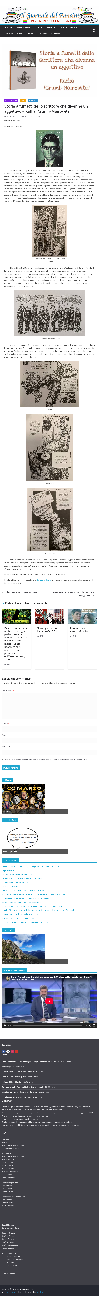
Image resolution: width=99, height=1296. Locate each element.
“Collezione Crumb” (43, 580)
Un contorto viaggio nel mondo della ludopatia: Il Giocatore (25, 922)
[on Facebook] (4, 1051)
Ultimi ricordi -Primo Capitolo (14, 1077)
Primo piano (33, 100)
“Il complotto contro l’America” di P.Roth (48, 629)
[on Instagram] (12, 1051)
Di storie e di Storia (13, 33)
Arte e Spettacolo (46, 28)
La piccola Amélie (9, 870)
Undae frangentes (10, 961)
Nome (5, 723)
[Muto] (90, 1025)
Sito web (6, 746)
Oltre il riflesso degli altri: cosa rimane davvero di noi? (22, 878)
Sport (31, 33)
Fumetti (23, 100)
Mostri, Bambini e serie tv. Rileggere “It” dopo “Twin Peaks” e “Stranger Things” (33, 906)
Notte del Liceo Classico (12, 1082)
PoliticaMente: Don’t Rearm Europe (21, 592)
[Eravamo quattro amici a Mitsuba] (82, 610)
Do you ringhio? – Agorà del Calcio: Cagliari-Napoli (22, 1087)
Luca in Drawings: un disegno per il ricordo (19, 1092)
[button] (33, 28)
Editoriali (55, 33)
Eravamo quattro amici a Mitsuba (79, 629)
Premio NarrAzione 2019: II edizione (16, 1097)
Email (5, 735)
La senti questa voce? (10, 886)
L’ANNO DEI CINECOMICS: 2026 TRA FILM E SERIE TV (23, 890)
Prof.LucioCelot (35, 116)
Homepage (8, 28)
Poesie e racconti (69, 28)
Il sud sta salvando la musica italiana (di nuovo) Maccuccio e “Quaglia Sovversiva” (33, 894)
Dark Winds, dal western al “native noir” (17, 874)
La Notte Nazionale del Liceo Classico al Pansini (20, 914)
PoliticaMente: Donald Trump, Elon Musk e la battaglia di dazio (73, 594)
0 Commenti (16, 116)
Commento (8, 690)
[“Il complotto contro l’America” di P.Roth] (49, 610)
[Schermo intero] (94, 1025)
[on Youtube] (16, 1051)
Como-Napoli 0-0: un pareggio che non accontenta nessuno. (25, 898)
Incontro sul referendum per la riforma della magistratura (25, 811)
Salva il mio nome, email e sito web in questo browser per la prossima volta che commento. (46, 759)
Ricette (43, 33)
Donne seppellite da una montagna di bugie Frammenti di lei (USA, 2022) (30, 866)
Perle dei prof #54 (10, 851)
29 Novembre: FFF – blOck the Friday (17, 1072)
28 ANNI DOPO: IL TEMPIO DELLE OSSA (18, 918)
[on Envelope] (8, 1051)
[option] (35, 799)
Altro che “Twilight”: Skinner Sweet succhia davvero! (22, 902)
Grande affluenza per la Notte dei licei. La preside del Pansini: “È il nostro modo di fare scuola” (38, 910)
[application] (49, 1001)
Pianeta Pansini (24, 28)
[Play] (5, 1025)
